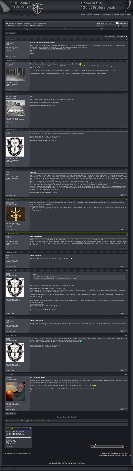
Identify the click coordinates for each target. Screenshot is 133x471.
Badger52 (10, 64)
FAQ (65, 29)
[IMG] (7, 442)
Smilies (8, 440)
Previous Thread (62, 417)
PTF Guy (10, 43)
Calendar (104, 29)
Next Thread (72, 417)
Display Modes (120, 36)
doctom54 (10, 203)
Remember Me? (123, 23)
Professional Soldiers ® (15, 23)
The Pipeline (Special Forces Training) (35, 23)
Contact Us (101, 455)
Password (100, 26)
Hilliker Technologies (79, 463)
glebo (8, 133)
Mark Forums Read (108, 453)
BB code (8, 439)
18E (49, 23)
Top (129, 455)
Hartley (9, 378)
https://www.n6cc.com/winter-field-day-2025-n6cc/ (54, 48)
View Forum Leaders (121, 453)
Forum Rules (9, 446)
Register (28, 29)
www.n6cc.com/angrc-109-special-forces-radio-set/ (71, 181)
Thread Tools (108, 36)
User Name (100, 23)
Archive (124, 455)
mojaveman (11, 96)
